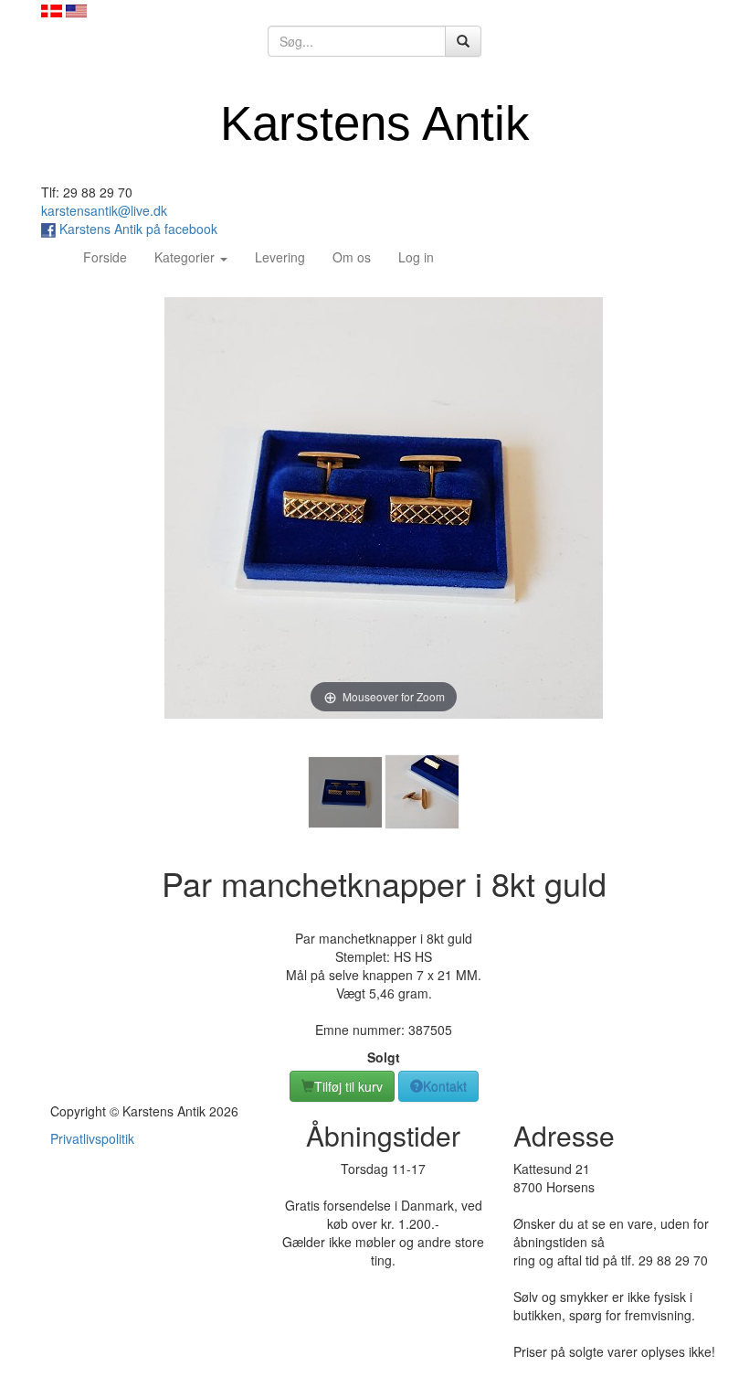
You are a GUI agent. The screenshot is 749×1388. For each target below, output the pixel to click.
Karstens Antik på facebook (136, 228)
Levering (280, 257)
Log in (416, 257)
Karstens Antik (375, 123)
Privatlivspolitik (92, 1138)
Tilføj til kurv (348, 1086)
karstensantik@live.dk (104, 210)
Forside (112, 256)
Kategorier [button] (186, 257)
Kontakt (445, 1086)
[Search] (463, 41)
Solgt (383, 1057)
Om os (351, 257)
